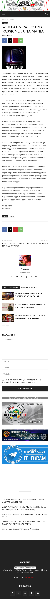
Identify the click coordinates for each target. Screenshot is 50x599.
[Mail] (25, 593)
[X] (10, 40)
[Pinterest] (15, 40)
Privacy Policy (19, 567)
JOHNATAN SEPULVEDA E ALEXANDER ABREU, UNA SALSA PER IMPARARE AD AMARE (23, 522)
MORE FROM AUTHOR (29, 287)
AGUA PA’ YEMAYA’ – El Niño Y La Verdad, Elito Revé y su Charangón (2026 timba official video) (24, 508)
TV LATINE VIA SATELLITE (37, 243)
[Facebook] (4, 40)
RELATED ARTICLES (11, 287)
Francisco (7, 35)
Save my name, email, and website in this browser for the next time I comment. (21, 381)
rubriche (11, 19)
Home (4, 19)
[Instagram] (18, 276)
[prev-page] (3, 327)
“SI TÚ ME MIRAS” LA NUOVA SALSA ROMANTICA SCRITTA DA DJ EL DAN (23, 501)
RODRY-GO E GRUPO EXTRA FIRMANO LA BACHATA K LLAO (24, 515)
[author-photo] (25, 266)
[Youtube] (37, 276)
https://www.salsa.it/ (25, 272)
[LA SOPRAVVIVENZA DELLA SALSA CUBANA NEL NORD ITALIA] (8, 318)
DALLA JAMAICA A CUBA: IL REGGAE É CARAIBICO (13, 244)
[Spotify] (27, 276)
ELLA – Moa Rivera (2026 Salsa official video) (20, 529)
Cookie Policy (30, 567)
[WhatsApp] (20, 40)
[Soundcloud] (23, 276)
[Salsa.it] (25, 5)
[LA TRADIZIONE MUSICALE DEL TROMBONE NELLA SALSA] (8, 296)
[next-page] (7, 327)
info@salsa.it (30, 577)
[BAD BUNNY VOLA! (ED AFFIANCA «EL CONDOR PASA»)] (8, 307)
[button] (3, 14)
